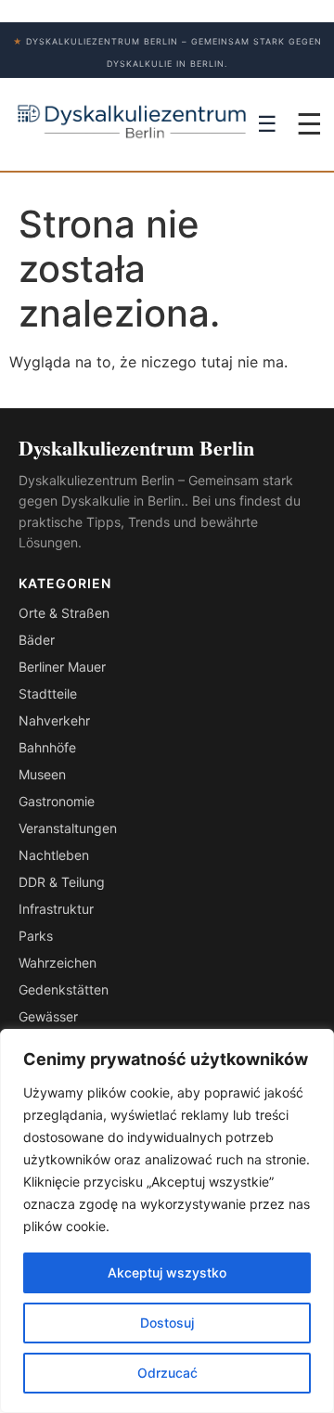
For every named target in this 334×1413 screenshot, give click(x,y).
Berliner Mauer (62, 666)
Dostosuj (167, 1322)
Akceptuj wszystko (167, 1272)
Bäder (37, 640)
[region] (167, 1221)
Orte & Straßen (64, 613)
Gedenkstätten (64, 989)
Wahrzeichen (57, 962)
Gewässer (48, 1016)
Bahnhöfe (47, 747)
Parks (36, 936)
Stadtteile (48, 693)
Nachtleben (54, 855)
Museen (42, 774)
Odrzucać (167, 1373)
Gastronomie (57, 801)
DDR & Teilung (62, 882)
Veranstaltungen (68, 828)
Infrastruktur (56, 909)
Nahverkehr (54, 720)
